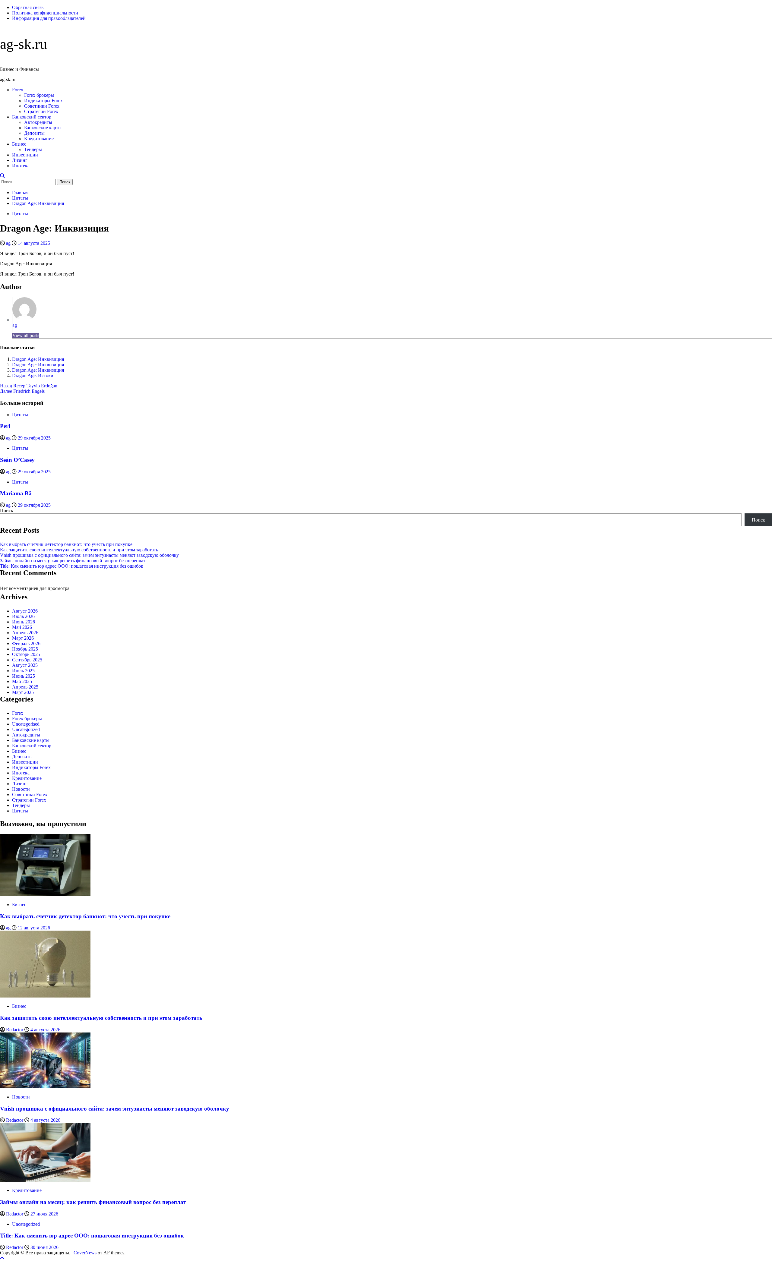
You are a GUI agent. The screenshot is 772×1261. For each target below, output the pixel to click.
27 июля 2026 (44, 1213)
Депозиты (34, 133)
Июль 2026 (23, 616)
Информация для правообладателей (49, 18)
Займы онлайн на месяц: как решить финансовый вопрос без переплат (72, 560)
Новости (21, 789)
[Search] (2, 175)
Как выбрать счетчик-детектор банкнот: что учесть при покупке (66, 544)
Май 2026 (22, 627)
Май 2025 (22, 681)
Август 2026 (25, 610)
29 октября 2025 (34, 437)
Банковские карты (43, 127)
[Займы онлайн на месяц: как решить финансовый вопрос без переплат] (45, 1180)
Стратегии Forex (41, 111)
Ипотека (21, 165)
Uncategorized (26, 729)
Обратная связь (27, 7)
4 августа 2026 (45, 1029)
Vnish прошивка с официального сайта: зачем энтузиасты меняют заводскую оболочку (89, 555)
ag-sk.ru (23, 44)
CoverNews (85, 1252)
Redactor (15, 1029)
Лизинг (19, 160)
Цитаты (20, 213)
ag (9, 243)
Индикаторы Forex (43, 100)
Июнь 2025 (23, 676)
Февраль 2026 (26, 643)
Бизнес (19, 144)
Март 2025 (23, 692)
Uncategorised (26, 724)
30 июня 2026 (44, 1247)
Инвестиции (25, 154)
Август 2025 (25, 665)
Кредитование (39, 138)
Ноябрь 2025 (25, 648)
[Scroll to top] (2, 1258)
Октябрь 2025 (26, 654)
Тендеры (33, 149)
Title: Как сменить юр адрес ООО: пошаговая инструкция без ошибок (71, 566)
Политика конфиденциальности (45, 12)
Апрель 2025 (25, 686)
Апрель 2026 (25, 632)
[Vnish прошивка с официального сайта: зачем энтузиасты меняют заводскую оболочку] (45, 1086)
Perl (5, 426)
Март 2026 (23, 638)
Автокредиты (38, 122)
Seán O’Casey (17, 460)
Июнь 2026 (23, 621)
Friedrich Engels (22, 391)
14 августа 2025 (34, 243)
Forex (17, 89)
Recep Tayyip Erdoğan (28, 385)
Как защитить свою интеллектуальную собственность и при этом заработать (79, 549)
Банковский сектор (31, 116)
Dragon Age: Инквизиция (38, 359)
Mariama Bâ (16, 493)
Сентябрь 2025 (27, 659)
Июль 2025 (23, 670)
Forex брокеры (39, 95)
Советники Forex (41, 106)
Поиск (6, 510)
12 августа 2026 (34, 927)
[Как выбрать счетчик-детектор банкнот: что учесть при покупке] (45, 894)
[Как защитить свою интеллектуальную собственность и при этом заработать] (45, 995)
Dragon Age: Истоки (32, 375)
